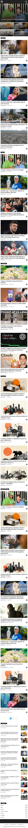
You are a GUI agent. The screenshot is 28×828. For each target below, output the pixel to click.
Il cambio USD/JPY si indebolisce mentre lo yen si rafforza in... (14, 439)
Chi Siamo (6, 824)
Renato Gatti (3, 238)
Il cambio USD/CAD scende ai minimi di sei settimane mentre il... (13, 462)
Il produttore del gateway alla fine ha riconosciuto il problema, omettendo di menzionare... (21, 33)
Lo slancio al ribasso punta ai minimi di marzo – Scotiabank (13, 482)
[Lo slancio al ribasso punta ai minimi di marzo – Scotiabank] (14, 473)
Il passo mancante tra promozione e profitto (12, 281)
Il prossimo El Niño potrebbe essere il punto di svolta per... (12, 146)
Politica (2, 809)
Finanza (2, 813)
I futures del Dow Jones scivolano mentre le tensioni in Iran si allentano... (7, 34)
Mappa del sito (20, 824)
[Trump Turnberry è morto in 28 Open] (14, 12)
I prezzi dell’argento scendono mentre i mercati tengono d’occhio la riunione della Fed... (7, 26)
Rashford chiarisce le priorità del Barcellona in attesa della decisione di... (13, 214)
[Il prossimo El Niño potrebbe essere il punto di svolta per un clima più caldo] (14, 137)
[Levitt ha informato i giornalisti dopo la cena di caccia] (14, 93)
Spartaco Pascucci (4, 284)
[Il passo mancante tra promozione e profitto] (14, 272)
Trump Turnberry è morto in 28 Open (12, 19)
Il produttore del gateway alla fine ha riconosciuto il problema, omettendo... (12, 80)
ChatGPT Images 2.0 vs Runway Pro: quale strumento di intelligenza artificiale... (13, 349)
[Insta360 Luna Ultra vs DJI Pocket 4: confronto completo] (14, 317)
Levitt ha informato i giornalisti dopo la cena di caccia (13, 103)
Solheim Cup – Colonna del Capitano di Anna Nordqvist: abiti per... (12, 191)
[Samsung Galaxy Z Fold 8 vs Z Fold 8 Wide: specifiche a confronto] (14, 295)
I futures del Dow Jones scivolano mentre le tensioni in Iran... (14, 417)
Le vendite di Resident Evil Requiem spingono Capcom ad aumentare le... (12, 620)
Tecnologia (3, 815)
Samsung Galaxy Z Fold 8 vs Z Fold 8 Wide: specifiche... (13, 304)
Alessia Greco (3, 60)
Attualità (2, 817)
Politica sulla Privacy (13, 824)
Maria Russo (3, 171)
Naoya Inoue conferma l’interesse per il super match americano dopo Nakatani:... (13, 257)
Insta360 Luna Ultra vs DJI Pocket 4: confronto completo (11, 326)
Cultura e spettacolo (4, 811)
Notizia (2, 805)
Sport (2, 807)
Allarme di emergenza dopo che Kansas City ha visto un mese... (14, 125)
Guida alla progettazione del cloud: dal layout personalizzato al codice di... (12, 370)
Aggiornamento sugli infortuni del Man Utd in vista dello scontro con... (13, 236)
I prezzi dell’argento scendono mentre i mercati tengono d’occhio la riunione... (13, 394)
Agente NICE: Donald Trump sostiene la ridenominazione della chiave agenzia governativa (20, 26)
